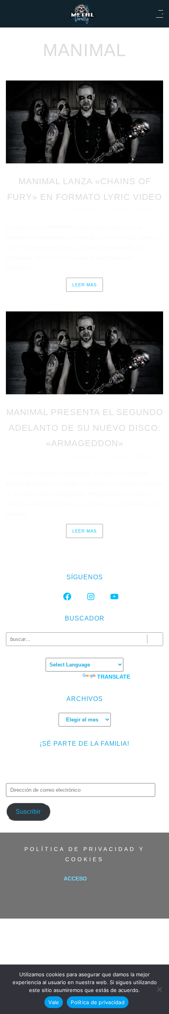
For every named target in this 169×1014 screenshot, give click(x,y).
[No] (159, 989)
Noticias (119, 210)
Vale (53, 1002)
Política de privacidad (98, 1002)
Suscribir (28, 811)
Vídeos (145, 210)
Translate (113, 677)
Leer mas (84, 284)
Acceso (75, 878)
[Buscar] (155, 639)
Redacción (84, 210)
